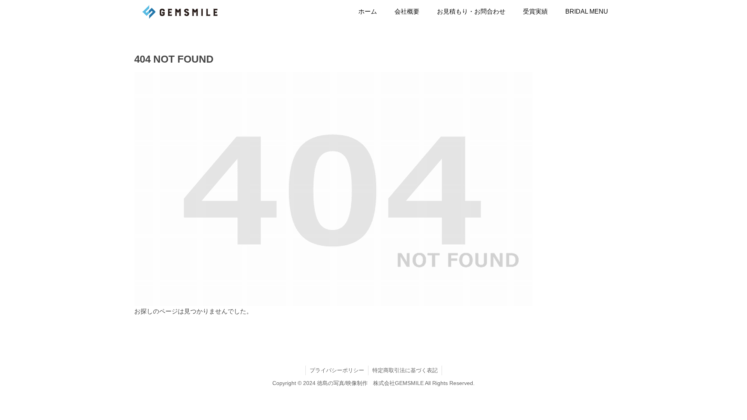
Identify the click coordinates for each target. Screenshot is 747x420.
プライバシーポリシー (337, 370)
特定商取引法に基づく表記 (405, 370)
